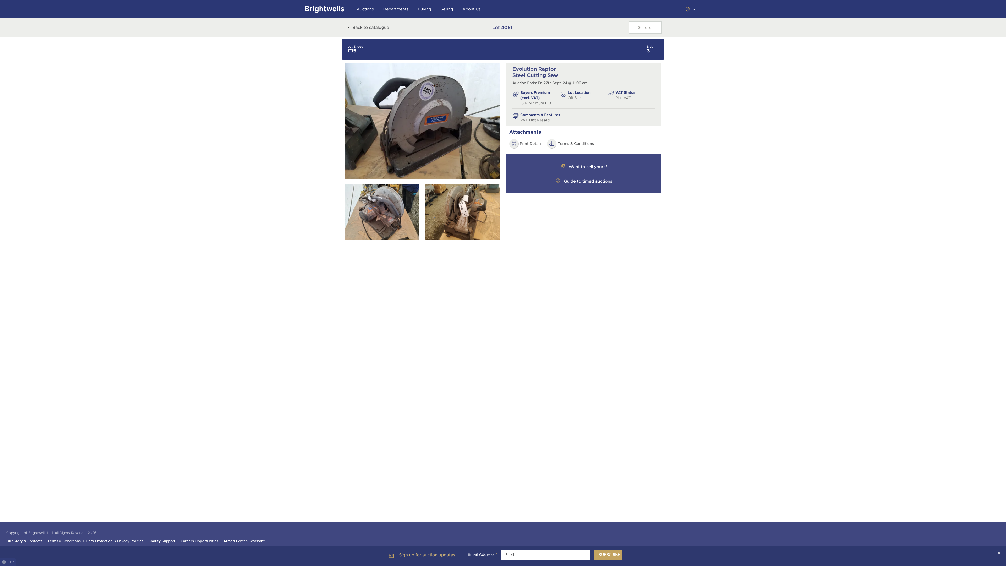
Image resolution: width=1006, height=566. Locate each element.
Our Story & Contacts (24, 541)
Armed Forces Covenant (244, 541)
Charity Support (162, 541)
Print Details (531, 144)
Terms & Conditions (575, 144)
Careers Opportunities (199, 541)
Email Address (482, 554)
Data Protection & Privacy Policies (114, 541)
